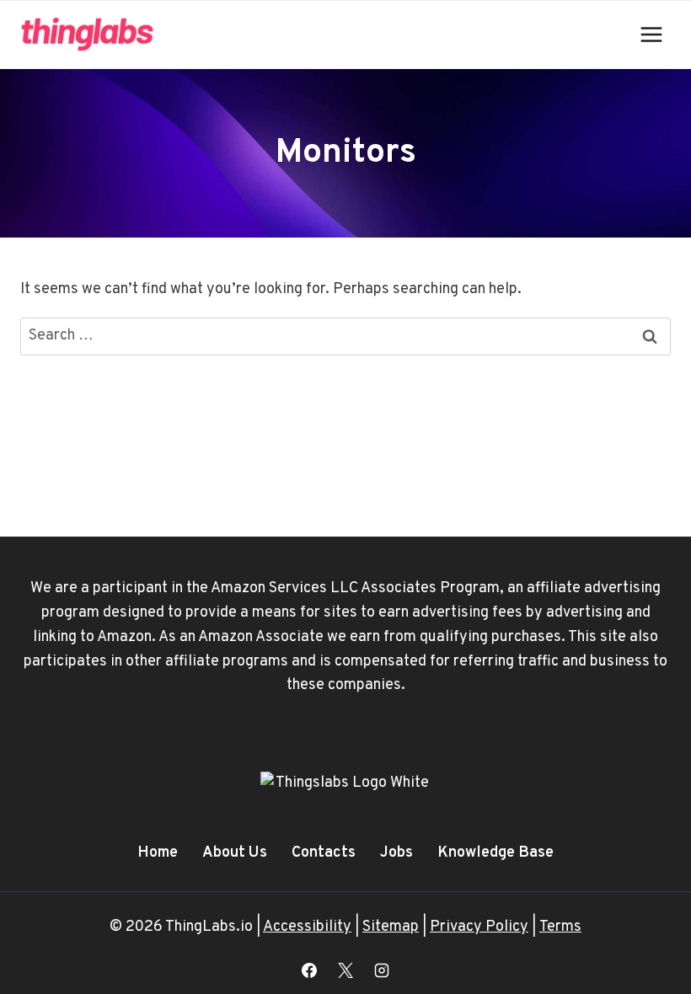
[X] (345, 970)
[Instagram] (382, 970)
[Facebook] (309, 970)
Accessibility (307, 927)
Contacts (324, 853)
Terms (560, 927)
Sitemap (390, 927)
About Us (234, 853)
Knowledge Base (495, 853)
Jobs (396, 853)
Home (157, 853)
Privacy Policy (479, 927)
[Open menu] (651, 34)
